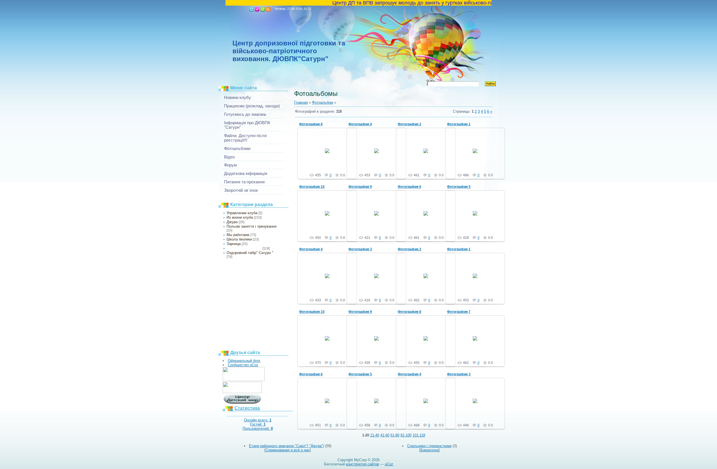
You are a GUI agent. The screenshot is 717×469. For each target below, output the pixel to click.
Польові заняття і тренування (251, 226)
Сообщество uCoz (243, 365)
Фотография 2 (409, 124)
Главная (251, 9)
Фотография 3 (360, 249)
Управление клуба (242, 213)
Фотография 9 (360, 187)
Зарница (234, 244)
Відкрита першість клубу (244, 248)
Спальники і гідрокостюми (429, 446)
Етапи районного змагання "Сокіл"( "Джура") (286, 446)
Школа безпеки (239, 239)
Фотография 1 (459, 124)
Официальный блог (244, 361)
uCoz (389, 464)
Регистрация (257, 9)
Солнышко (329, 155)
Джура (232, 222)
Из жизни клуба (240, 217)
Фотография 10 (312, 187)
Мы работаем (238, 235)
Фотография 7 (459, 312)
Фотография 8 (409, 312)
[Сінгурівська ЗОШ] (242, 392)
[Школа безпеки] (244, 380)
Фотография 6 (311, 124)
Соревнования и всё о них (288, 450)
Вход (262, 9)
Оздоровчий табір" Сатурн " (250, 253)
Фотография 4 (360, 124)
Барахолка (429, 450)
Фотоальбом (322, 102)
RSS (268, 9)
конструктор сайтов (362, 464)
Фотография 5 (459, 187)
